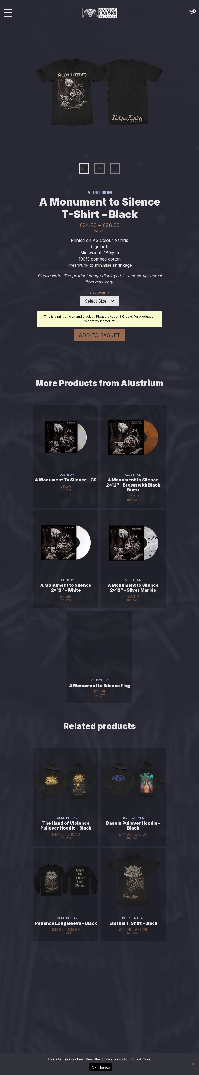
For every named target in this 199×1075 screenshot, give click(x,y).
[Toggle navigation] (8, 13)
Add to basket (99, 335)
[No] (192, 1063)
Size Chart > (99, 293)
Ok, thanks (101, 1067)
